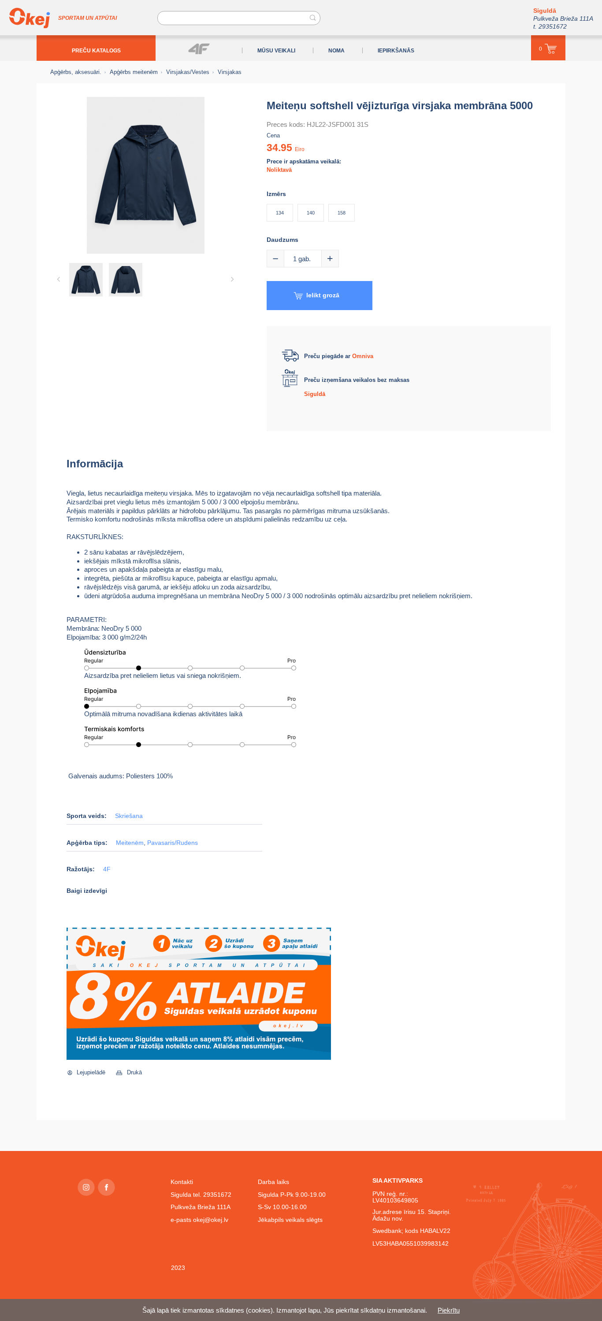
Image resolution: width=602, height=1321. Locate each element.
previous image (58, 279)
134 (280, 212)
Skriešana (129, 816)
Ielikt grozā (322, 295)
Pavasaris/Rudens (172, 843)
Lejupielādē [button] (91, 1072)
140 (311, 212)
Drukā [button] (134, 1072)
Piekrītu (449, 1310)
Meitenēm (130, 843)
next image (232, 279)
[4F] (199, 48)
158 (342, 212)
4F (107, 869)
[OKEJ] (29, 18)
